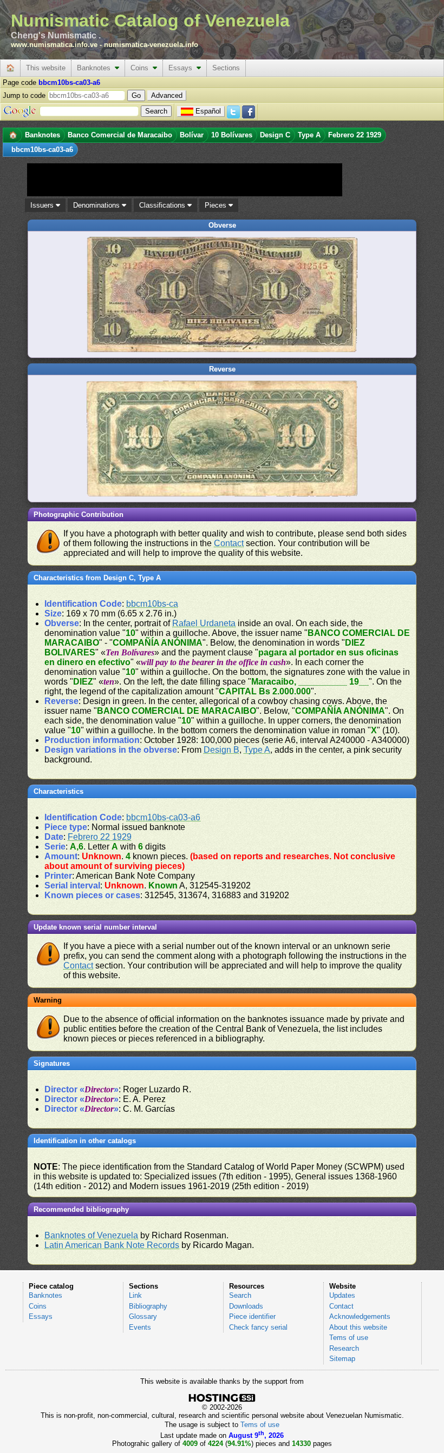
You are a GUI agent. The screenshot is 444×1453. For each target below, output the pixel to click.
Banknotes (96, 68)
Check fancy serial (258, 1327)
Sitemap (342, 1359)
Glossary (143, 1316)
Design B (221, 749)
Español (208, 111)
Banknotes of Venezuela (91, 1235)
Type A (257, 749)
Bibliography (148, 1306)
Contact (229, 543)
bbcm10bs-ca (152, 603)
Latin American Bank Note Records (111, 1245)
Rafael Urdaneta (204, 623)
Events (140, 1327)
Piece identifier (252, 1316)
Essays (182, 68)
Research (344, 1348)
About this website (358, 1327)
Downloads (246, 1306)
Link (135, 1295)
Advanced (166, 95)
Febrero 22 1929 (100, 836)
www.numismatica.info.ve (54, 45)
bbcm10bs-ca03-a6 (163, 817)
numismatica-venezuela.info (151, 45)
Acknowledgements (359, 1316)
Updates (342, 1295)
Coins (141, 68)
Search (240, 1295)
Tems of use (348, 1337)
